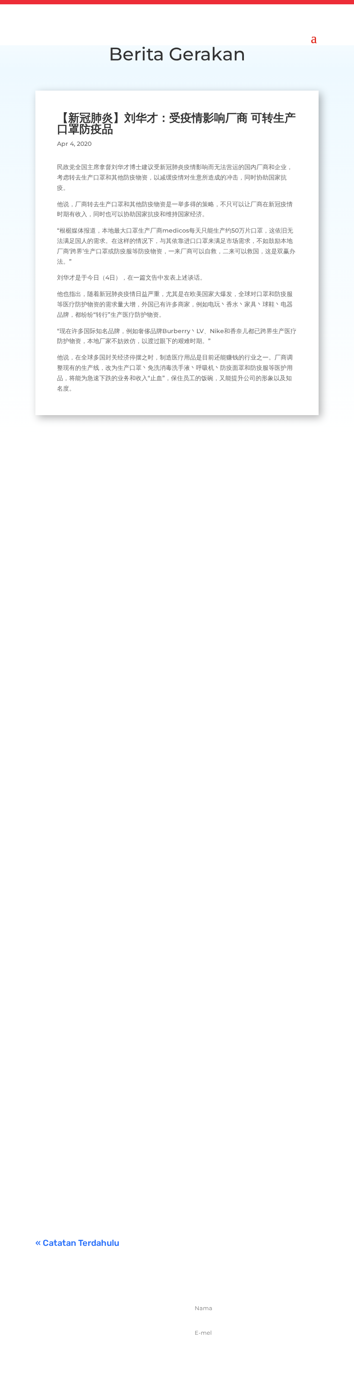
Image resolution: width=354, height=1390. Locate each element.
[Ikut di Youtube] (138, 1356)
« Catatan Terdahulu (77, 1243)
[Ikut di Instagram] (119, 1356)
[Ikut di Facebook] (81, 1356)
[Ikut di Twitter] (100, 1356)
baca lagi (57, 556)
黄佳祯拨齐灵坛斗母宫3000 (125, 879)
